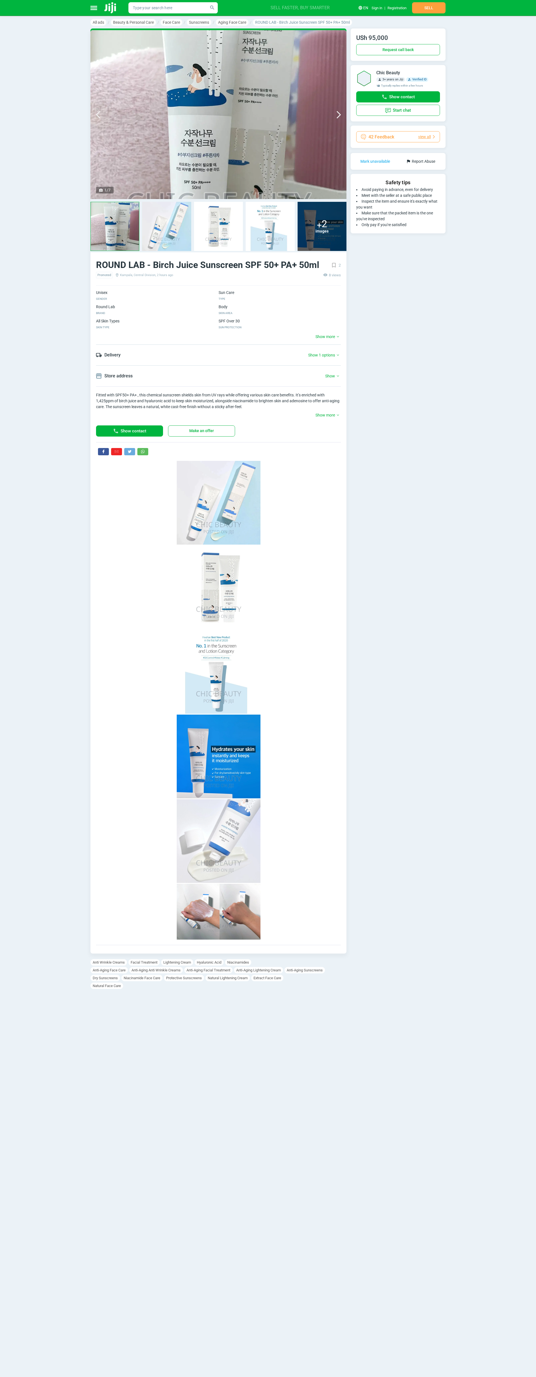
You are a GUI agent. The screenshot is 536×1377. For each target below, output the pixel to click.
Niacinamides (238, 962)
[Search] (212, 7)
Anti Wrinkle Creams (109, 962)
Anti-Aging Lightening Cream (258, 970)
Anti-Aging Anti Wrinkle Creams (156, 970)
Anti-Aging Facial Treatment (208, 970)
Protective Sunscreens (184, 978)
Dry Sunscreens (105, 978)
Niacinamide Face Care (142, 978)
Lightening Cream (177, 962)
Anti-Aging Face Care (109, 970)
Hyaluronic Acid (209, 962)
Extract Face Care (267, 978)
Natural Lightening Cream (228, 978)
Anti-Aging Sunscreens (305, 970)
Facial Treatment (144, 962)
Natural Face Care (107, 986)
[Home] (110, 7)
